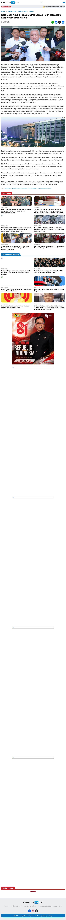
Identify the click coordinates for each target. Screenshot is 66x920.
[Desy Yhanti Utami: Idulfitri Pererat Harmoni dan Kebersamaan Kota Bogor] (16, 302)
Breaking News (22, 11)
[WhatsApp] (52, 22)
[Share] (63, 22)
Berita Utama (12, 11)
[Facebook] (56, 22)
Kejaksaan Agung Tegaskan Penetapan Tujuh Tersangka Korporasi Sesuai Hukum (28, 188)
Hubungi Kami (57, 906)
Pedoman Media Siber (44, 906)
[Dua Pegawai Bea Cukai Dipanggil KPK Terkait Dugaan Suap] (49, 285)
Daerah (31, 11)
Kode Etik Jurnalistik (30, 906)
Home (3, 11)
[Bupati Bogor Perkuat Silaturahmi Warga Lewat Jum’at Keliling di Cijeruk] (16, 285)
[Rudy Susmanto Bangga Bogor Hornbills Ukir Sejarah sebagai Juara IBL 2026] (49, 267)
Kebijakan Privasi (16, 906)
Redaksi (6, 906)
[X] (59, 22)
